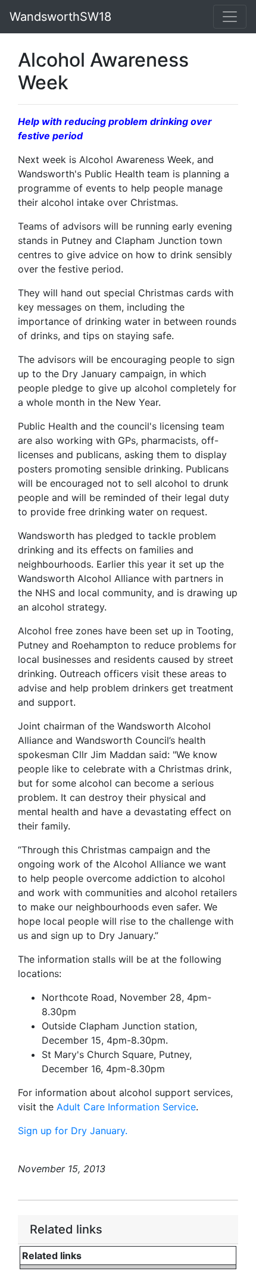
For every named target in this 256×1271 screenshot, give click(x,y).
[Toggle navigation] (229, 17)
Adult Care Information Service (126, 1107)
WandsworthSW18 (60, 17)
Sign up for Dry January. (72, 1131)
